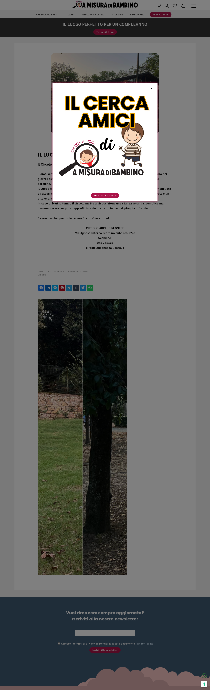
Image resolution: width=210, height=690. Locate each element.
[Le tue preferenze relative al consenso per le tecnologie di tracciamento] (204, 684)
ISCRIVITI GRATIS (105, 195)
